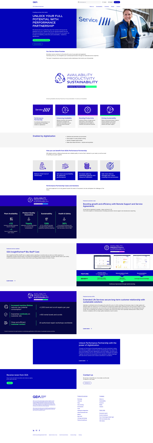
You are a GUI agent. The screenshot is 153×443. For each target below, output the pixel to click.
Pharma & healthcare (82, 420)
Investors (101, 402)
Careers (101, 406)
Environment (80, 406)
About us (101, 399)
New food (80, 416)
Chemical (80, 401)
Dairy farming (81, 404)
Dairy (79, 402)
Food (79, 408)
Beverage (80, 399)
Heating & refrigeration (83, 410)
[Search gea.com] (78, 2)
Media (100, 404)
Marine (79, 414)
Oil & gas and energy (82, 418)
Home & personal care (83, 412)
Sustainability (102, 401)
